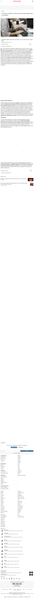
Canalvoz (24, 589)
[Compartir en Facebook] (6, 44)
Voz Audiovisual (14, 589)
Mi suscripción (3, 457)
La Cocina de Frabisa (21, 498)
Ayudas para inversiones (4, 488)
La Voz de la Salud (21, 492)
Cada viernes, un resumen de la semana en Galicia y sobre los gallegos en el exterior (13, 550)
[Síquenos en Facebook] (2, 579)
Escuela (19, 515)
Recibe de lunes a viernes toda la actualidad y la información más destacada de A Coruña (13, 553)
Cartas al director (3, 471)
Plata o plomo (20, 501)
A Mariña (19, 458)
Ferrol (19, 465)
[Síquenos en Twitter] (4, 579)
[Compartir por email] (4, 44)
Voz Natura (26, 589)
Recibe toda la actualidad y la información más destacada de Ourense (11, 567)
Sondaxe (21, 589)
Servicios (2, 478)
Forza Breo (2, 523)
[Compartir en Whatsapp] (2, 44)
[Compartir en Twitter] (7, 44)
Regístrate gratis (14, 447)
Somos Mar (2, 508)
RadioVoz (18, 589)
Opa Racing (2, 519)
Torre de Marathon (3, 516)
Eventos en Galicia (4, 482)
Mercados (19, 511)
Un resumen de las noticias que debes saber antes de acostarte (11, 533)
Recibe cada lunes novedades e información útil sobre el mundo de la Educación (12, 540)
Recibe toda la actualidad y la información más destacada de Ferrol (11, 557)
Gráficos (2, 505)
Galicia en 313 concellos (21, 475)
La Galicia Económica (4, 511)
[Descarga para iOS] (30, 572)
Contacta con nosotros (4, 473)
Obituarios (2, 509)
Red (18, 499)
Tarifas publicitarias (4, 476)
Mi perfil (2, 465)
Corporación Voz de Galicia (5, 589)
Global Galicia (20, 495)
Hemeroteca (3, 460)
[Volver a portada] (17, 1)
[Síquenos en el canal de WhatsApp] (17, 579)
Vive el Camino (20, 505)
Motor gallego (3, 526)
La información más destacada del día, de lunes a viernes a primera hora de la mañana (13, 530)
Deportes (2, 501)
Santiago (19, 472)
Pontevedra (19, 471)
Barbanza (19, 461)
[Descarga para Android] (32, 572)
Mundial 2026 (3, 514)
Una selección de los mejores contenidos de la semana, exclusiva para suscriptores (13, 536)
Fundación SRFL (10, 589)
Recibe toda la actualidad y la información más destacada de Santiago (11, 560)
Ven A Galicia (20, 502)
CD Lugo (2, 520)
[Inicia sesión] (32, 1)
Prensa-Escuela (30, 589)
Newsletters (2, 466)
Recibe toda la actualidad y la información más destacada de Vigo (11, 564)
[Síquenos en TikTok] (14, 579)
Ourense (19, 469)
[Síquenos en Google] (19, 579)
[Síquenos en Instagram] (7, 579)
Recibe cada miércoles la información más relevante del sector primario (12, 543)
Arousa (19, 459)
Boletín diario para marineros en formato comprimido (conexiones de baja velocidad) (13, 547)
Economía (2, 495)
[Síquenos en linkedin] (9, 579)
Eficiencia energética (4, 487)
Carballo (19, 462)
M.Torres (5, 185)
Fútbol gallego (3, 524)
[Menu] (1, 1)
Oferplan (2, 479)
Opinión (2, 499)
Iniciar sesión (20, 447)
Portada (2, 492)
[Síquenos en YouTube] (12, 579)
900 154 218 (17, 584)
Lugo (18, 468)
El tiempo (2, 512)
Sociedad (2, 502)
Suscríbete (2, 461)
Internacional (3, 498)
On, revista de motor (21, 516)
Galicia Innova (20, 508)
